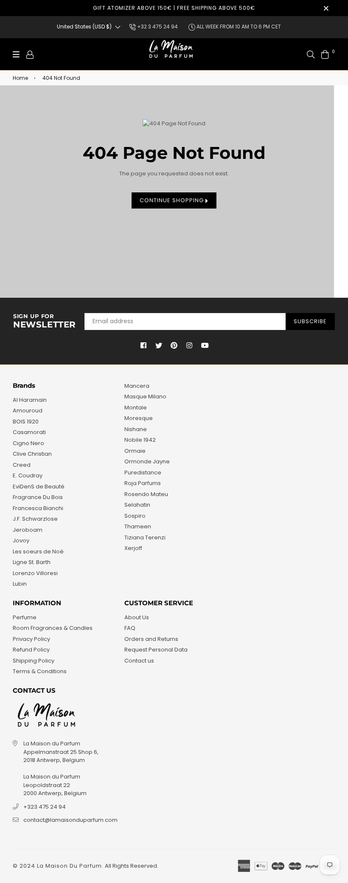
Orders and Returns (151, 639)
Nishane (135, 429)
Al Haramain (30, 400)
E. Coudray (27, 475)
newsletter (44, 321)
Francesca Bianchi (38, 508)
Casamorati (29, 432)
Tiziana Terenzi (145, 537)
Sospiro (135, 516)
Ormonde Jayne (147, 461)
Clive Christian (32, 454)
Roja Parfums (142, 483)
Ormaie (135, 451)
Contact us (139, 661)
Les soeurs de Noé (38, 551)
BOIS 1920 (26, 422)
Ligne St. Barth (32, 562)
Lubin (20, 584)
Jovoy (21, 540)
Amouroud (27, 410)
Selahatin (137, 505)
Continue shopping (172, 200)
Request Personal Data (156, 650)
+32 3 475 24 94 (157, 26)
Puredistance (142, 472)
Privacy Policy (31, 639)
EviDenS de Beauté (39, 486)
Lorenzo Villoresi (35, 573)
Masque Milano (145, 396)
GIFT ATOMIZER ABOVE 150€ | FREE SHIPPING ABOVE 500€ (174, 7)
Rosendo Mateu (146, 494)
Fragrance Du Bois (38, 497)
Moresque (138, 418)
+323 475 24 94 (44, 807)
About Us (136, 617)
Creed (22, 465)
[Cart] (325, 54)
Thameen (137, 526)
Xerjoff (133, 548)
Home (20, 78)
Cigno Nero (28, 443)
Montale (135, 407)
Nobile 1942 (140, 440)
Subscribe (310, 321)
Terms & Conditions (40, 671)
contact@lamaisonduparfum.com (70, 820)
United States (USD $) (84, 26)
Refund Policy (31, 650)
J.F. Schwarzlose (35, 519)
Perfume (24, 617)
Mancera (136, 386)
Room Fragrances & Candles (53, 628)
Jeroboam (27, 530)
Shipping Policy (33, 661)
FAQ (129, 628)
